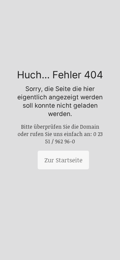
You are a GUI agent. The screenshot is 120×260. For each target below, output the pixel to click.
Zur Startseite (63, 160)
